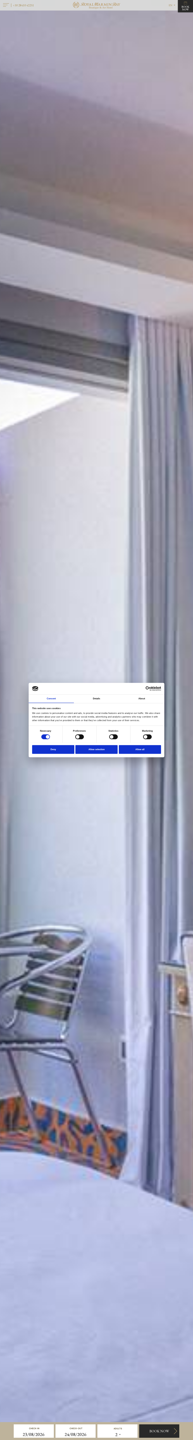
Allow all (139, 749)
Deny (53, 749)
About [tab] (141, 698)
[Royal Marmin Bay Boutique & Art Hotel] (96, 5)
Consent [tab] (51, 698)
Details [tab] (96, 698)
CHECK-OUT (76, 1428)
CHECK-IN (34, 1428)
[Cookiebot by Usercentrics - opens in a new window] (148, 688)
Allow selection (97, 749)
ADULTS (118, 1428)
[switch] (79, 736)
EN (171, 5)
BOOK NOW (185, 8)
